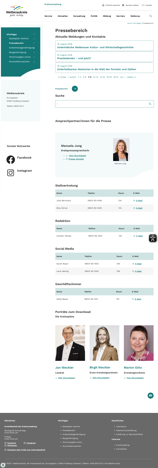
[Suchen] (150, 104)
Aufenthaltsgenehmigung (74, 434)
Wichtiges (137, 23)
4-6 (84, 77)
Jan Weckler (64, 367)
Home (129, 23)
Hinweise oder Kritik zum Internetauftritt (26, 450)
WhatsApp (12, 445)
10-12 (95, 77)
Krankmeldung (122, 445)
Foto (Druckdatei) (77, 156)
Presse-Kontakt (76, 159)
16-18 (109, 77)
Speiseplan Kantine (71, 426)
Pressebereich (69, 430)
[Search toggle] (151, 16)
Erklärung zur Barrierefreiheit (129, 434)
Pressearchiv (61, 89)
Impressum (121, 426)
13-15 (102, 77)
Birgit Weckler (100, 367)
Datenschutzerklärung (126, 430)
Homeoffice (121, 449)
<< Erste (62, 77)
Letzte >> (131, 77)
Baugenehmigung (70, 438)
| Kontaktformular (112, 463)
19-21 (115, 77)
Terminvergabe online (72, 442)
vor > (122, 77)
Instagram (24, 170)
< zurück (72, 77)
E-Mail (139, 200)
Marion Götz (133, 367)
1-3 (79, 77)
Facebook (24, 157)
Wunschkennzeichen (72, 446)
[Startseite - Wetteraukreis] (22, 11)
